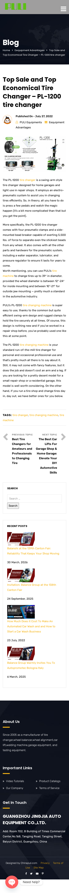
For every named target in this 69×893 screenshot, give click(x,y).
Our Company (14, 788)
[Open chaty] (11, 882)
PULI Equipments (31, 122)
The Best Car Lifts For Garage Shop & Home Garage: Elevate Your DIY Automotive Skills (46, 455)
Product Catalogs (49, 781)
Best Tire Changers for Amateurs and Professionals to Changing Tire (22, 451)
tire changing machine (37, 305)
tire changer (27, 180)
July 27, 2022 (44, 116)
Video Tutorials (15, 781)
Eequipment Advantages (30, 50)
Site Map (38, 867)
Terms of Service (49, 788)
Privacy (45, 863)
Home (6, 50)
